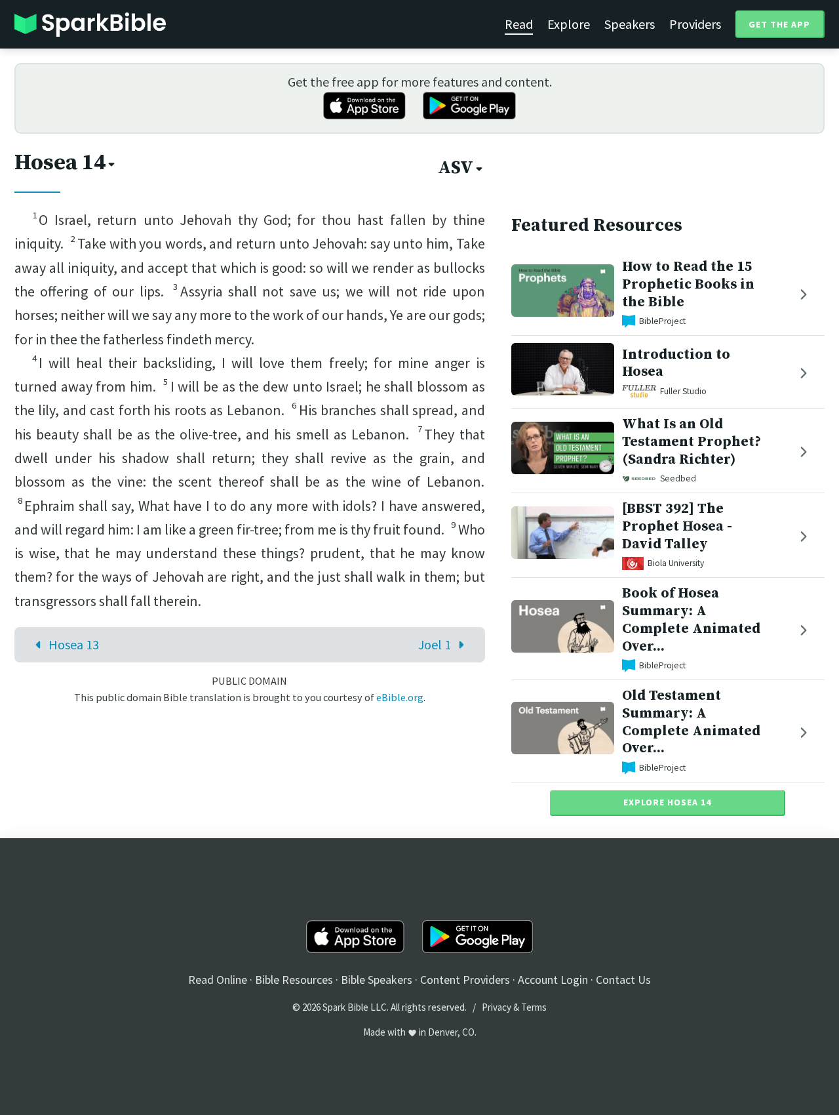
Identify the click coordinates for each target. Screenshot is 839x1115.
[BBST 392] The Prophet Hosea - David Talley (677, 526)
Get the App (779, 24)
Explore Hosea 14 (667, 802)
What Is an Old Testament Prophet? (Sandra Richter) (691, 441)
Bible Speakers (376, 979)
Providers (695, 24)
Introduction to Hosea (676, 363)
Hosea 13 (74, 644)
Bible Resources (294, 979)
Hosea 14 (60, 162)
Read (519, 24)
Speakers (629, 24)
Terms (534, 1007)
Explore (568, 24)
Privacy (496, 1007)
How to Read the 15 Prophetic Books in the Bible (688, 284)
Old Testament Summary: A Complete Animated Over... (691, 722)
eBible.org (399, 697)
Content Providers (465, 979)
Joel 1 (434, 644)
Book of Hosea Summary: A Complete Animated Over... (691, 619)
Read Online (217, 979)
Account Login (553, 979)
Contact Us (623, 979)
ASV (455, 168)
